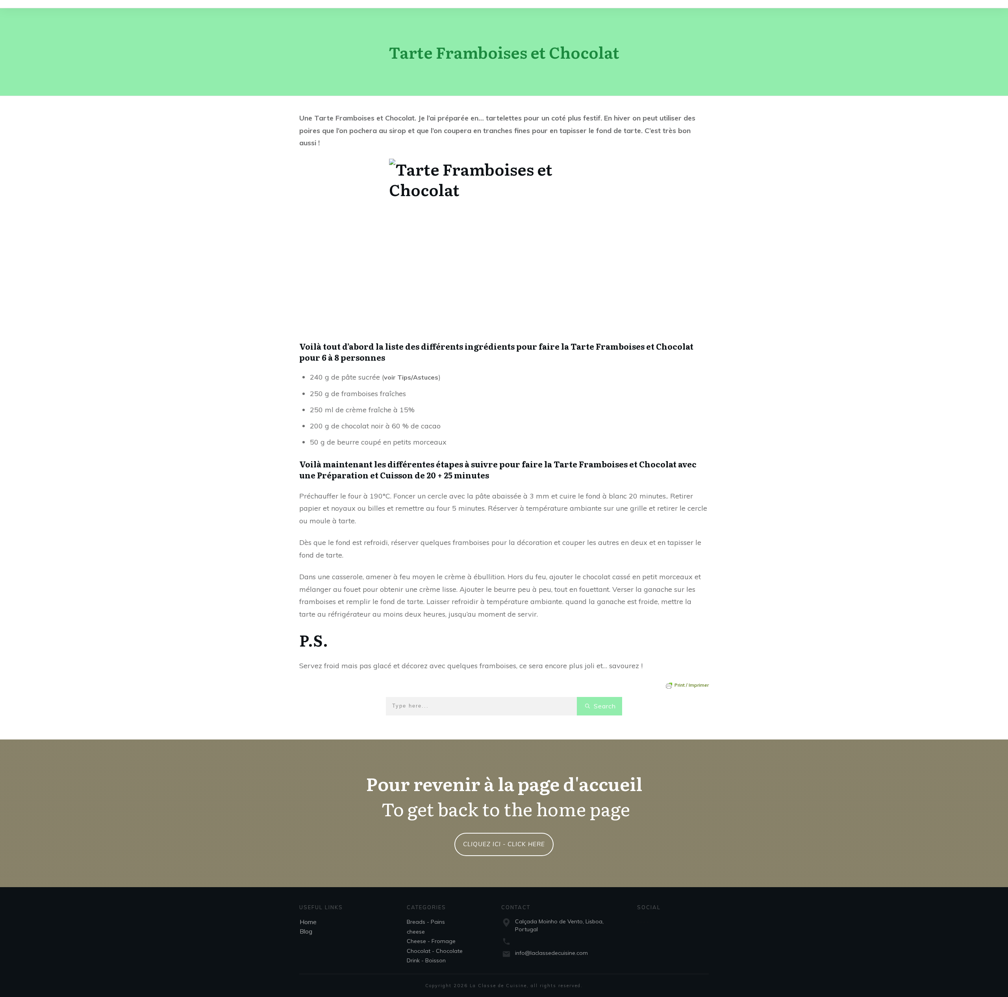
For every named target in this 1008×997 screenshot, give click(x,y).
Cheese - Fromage (431, 941)
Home (308, 922)
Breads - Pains (426, 921)
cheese (416, 931)
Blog (306, 931)
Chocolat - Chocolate (435, 950)
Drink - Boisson (426, 960)
